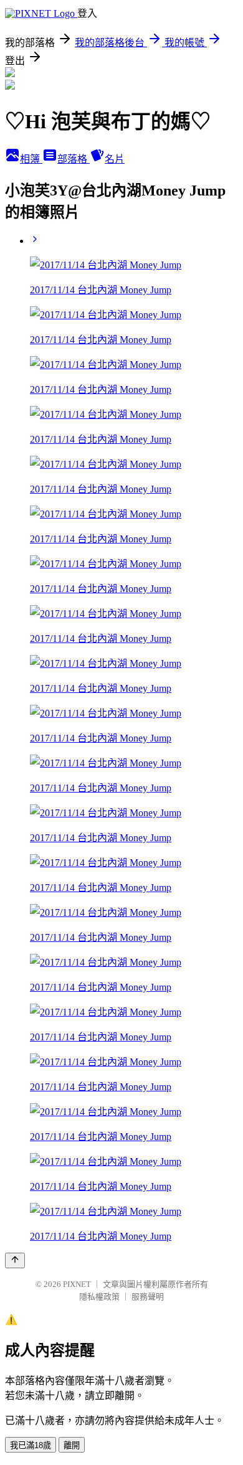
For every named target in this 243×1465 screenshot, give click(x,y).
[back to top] (15, 1260)
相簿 (31, 159)
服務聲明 (147, 1296)
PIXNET (77, 1284)
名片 (115, 159)
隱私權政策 (99, 1296)
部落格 (73, 159)
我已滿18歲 (30, 1445)
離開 (72, 1445)
